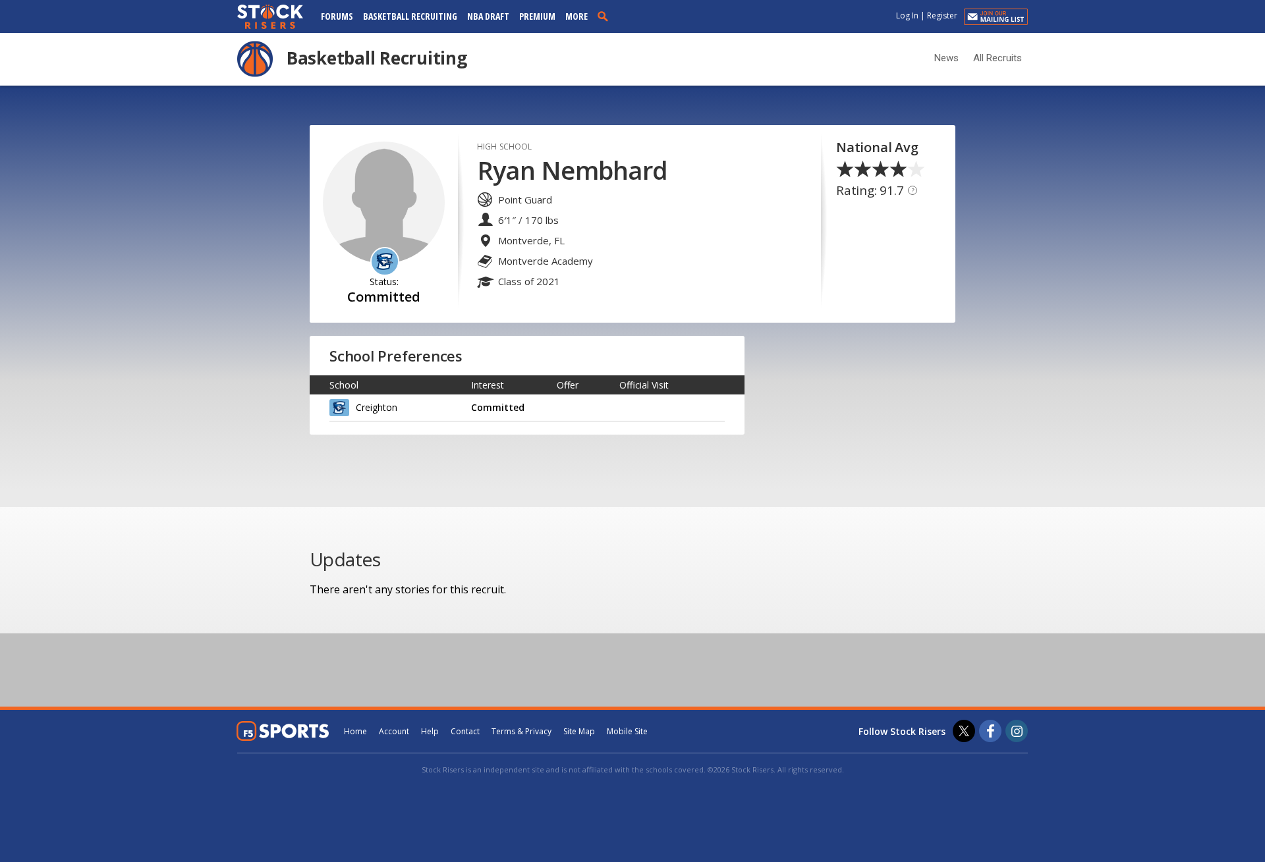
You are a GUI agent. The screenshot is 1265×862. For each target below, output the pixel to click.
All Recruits (997, 58)
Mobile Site (627, 731)
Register (942, 15)
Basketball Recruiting (410, 16)
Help (430, 731)
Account (394, 731)
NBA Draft (488, 16)
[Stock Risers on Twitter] (964, 731)
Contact (465, 731)
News (946, 58)
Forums (337, 16)
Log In (907, 15)
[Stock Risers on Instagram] (1016, 731)
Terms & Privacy (521, 731)
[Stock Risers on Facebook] (990, 731)
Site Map (579, 731)
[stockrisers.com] (270, 18)
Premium (537, 16)
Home (355, 731)
